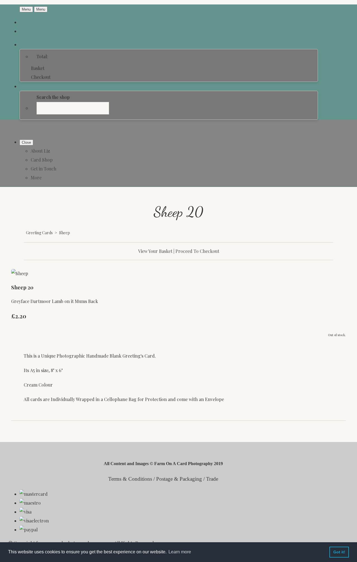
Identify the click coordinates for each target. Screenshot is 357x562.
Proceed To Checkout (197, 251)
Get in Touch (43, 169)
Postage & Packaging (179, 479)
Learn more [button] (179, 551)
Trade (212, 479)
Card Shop (42, 160)
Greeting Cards (39, 232)
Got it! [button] (339, 552)
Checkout (40, 77)
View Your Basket (155, 251)
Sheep (64, 232)
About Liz (40, 151)
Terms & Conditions (130, 479)
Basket (37, 68)
